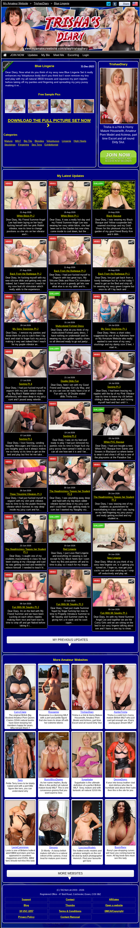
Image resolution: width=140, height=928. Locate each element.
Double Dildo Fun (70, 381)
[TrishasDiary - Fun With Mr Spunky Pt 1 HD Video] (114, 592)
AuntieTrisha (120, 712)
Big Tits (28, 141)
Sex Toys (37, 144)
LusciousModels (87, 847)
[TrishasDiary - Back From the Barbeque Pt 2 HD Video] (25, 253)
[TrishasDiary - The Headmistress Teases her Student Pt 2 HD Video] (114, 476)
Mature (8, 141)
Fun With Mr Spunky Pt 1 (113, 613)
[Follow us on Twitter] (109, 3)
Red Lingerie (69, 549)
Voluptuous (52, 141)
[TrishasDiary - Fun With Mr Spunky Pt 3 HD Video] (70, 583)
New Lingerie (114, 558)
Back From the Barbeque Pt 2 (25, 273)
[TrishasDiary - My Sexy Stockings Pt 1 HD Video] (114, 308)
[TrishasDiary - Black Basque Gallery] (114, 195)
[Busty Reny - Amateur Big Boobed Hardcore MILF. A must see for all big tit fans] (120, 822)
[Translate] (135, 3)
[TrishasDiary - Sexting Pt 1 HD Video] (25, 418)
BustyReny (120, 847)
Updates (33, 55)
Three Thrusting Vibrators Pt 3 (26, 494)
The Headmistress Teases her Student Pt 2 (114, 498)
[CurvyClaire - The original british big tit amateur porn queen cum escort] (20, 687)
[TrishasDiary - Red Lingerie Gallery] (70, 528)
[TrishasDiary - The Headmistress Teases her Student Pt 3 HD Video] (70, 470)
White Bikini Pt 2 (25, 215)
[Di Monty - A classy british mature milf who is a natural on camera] (53, 823)
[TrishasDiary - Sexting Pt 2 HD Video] (70, 415)
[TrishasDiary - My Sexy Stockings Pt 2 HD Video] (25, 308)
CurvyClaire (20, 712)
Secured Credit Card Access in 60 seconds (118, 157)
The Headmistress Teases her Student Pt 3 (69, 492)
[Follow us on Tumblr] (115, 3)
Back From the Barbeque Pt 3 (69, 271)
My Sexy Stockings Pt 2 (25, 329)
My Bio (45, 55)
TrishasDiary (41, 3)
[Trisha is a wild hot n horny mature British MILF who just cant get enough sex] (120, 687)
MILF (18, 141)
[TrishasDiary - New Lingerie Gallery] (114, 537)
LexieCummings (20, 847)
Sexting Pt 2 (69, 436)
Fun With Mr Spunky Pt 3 (69, 604)
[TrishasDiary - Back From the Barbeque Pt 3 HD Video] (70, 250)
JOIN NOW (17, 55)
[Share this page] (124, 3)
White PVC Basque (114, 442)
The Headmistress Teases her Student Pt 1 (25, 550)
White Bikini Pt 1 (70, 215)
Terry (20, 780)
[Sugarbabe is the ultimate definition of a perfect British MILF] (87, 754)
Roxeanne (53, 712)
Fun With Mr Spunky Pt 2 (25, 607)
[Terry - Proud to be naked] (20, 755)
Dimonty (53, 847)
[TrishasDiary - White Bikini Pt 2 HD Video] (25, 195)
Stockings (9, 144)
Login (86, 55)
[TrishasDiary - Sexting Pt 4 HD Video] (25, 363)
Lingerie (66, 141)
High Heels (80, 141)
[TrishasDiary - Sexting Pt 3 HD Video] (114, 366)
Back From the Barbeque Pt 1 (114, 273)
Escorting (73, 55)
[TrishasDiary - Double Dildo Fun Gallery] (70, 360)
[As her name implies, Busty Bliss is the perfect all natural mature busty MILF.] (53, 754)
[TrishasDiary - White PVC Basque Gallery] (114, 421)
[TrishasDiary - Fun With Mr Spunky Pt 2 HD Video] (25, 586)
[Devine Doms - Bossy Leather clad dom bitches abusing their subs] (120, 754)
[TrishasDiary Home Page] (4, 54)
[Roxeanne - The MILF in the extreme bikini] (53, 687)
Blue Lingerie (61, 3)
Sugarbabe (87, 779)
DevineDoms (120, 779)
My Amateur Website (15, 3)
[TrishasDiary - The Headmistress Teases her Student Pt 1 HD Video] (25, 528)
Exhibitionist (51, 144)
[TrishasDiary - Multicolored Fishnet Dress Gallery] (70, 305)
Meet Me (58, 55)
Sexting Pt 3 (113, 386)
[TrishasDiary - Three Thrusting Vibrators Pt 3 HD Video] (25, 473)
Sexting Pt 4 (25, 384)
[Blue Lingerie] (15, 105)
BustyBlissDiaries (53, 779)
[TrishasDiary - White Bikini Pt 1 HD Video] (70, 195)
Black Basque (113, 215)
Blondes (39, 141)
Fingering (23, 144)
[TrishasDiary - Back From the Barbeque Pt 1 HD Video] (114, 253)
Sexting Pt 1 (25, 439)
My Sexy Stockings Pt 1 (114, 329)
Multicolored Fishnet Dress (70, 326)
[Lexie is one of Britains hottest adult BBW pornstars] (20, 822)
